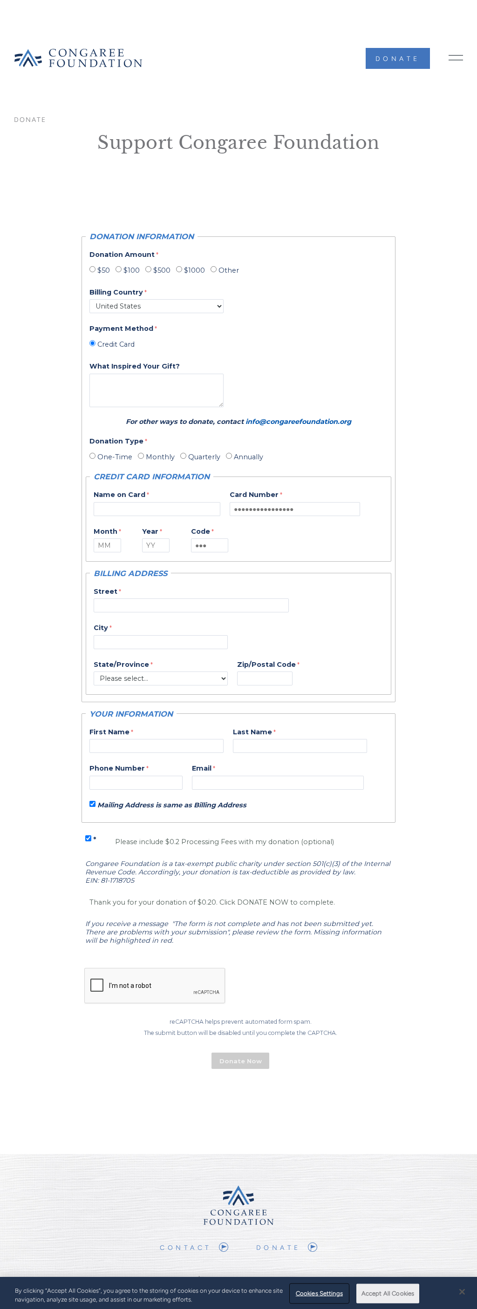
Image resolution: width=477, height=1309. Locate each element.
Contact (186, 1248)
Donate (397, 59)
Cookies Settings (319, 1293)
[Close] (462, 1292)
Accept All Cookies (387, 1293)
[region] (238, 1293)
